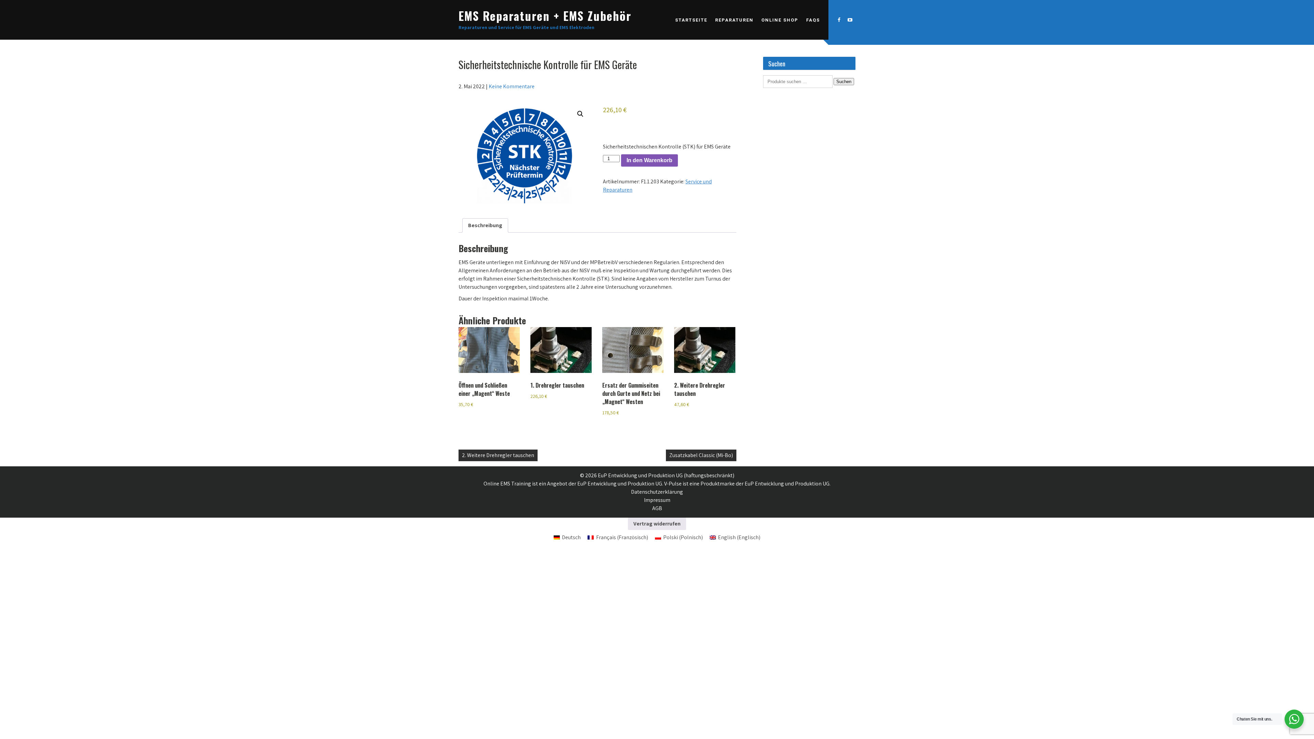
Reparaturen (734, 20)
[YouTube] (850, 20)
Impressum (657, 500)
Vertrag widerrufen (657, 523)
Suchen (843, 81)
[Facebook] (839, 20)
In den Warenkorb (649, 160)
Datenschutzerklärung (657, 491)
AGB (657, 508)
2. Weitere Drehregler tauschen (498, 455)
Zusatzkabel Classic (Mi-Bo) (701, 455)
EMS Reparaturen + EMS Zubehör (545, 15)
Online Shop (779, 20)
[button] (580, 114)
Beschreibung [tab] (485, 225)
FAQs (813, 20)
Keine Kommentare (511, 86)
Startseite (691, 20)
